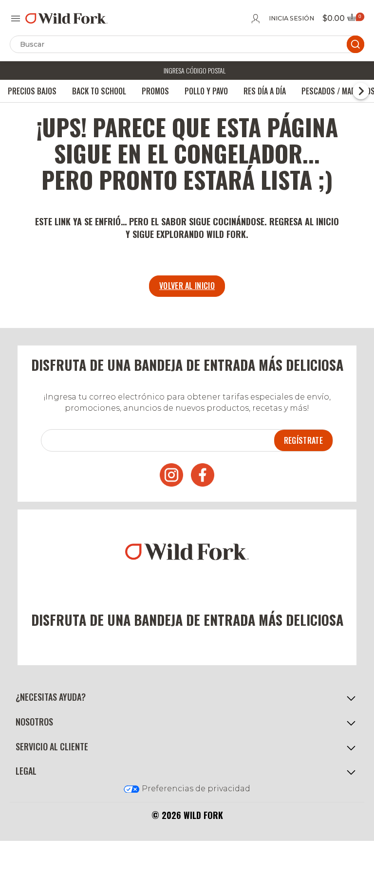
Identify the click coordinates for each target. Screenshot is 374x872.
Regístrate (303, 440)
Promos (155, 91)
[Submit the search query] (355, 44)
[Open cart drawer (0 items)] (355, 20)
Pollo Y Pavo (206, 91)
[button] (187, 697)
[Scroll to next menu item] (361, 91)
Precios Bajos (32, 91)
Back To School (99, 91)
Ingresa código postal (194, 70)
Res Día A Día (264, 91)
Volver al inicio (187, 285)
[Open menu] (15, 18)
